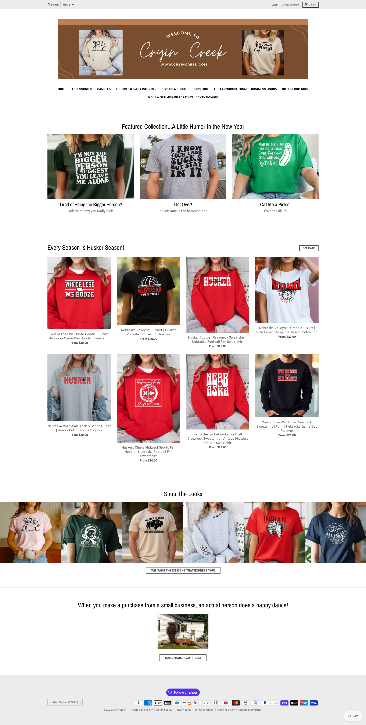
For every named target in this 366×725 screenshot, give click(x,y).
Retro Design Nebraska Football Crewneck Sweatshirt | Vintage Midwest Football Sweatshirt (217, 438)
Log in (275, 4)
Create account (290, 4)
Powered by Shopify (141, 709)
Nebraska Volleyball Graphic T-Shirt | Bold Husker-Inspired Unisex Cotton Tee (286, 330)
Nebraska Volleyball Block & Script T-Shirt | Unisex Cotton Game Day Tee (79, 428)
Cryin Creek (119, 709)
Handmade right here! (183, 658)
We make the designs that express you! (183, 570)
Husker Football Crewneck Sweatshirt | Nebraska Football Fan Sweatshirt (217, 339)
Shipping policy (226, 709)
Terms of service (204, 709)
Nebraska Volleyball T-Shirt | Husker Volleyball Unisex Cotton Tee (148, 332)
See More (309, 248)
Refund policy (164, 709)
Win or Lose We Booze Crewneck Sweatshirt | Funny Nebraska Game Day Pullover (286, 426)
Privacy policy (183, 709)
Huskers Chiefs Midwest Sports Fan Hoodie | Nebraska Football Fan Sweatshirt (148, 451)
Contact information (249, 709)
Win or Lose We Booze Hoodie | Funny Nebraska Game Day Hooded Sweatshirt (79, 336)
